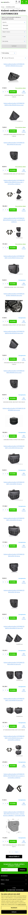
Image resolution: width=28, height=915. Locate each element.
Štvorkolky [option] (5, 28)
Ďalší (16, 852)
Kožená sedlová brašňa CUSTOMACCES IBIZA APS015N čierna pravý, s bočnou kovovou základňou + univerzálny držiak (14, 813)
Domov (2, 6)
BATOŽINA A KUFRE (10, 6)
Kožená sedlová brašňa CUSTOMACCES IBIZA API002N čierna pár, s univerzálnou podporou (14, 220)
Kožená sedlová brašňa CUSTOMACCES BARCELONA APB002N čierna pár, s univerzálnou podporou (14, 182)
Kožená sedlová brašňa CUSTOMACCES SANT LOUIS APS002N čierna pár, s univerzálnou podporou (14, 738)
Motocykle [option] (5, 25)
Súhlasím (14, 912)
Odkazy (3, 883)
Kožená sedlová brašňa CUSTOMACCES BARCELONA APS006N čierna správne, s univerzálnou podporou (14, 775)
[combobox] (14, 22)
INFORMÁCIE (4, 876)
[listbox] (14, 27)
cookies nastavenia (22, 904)
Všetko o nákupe (5, 879)
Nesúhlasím (14, 907)
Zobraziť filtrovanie (9, 58)
